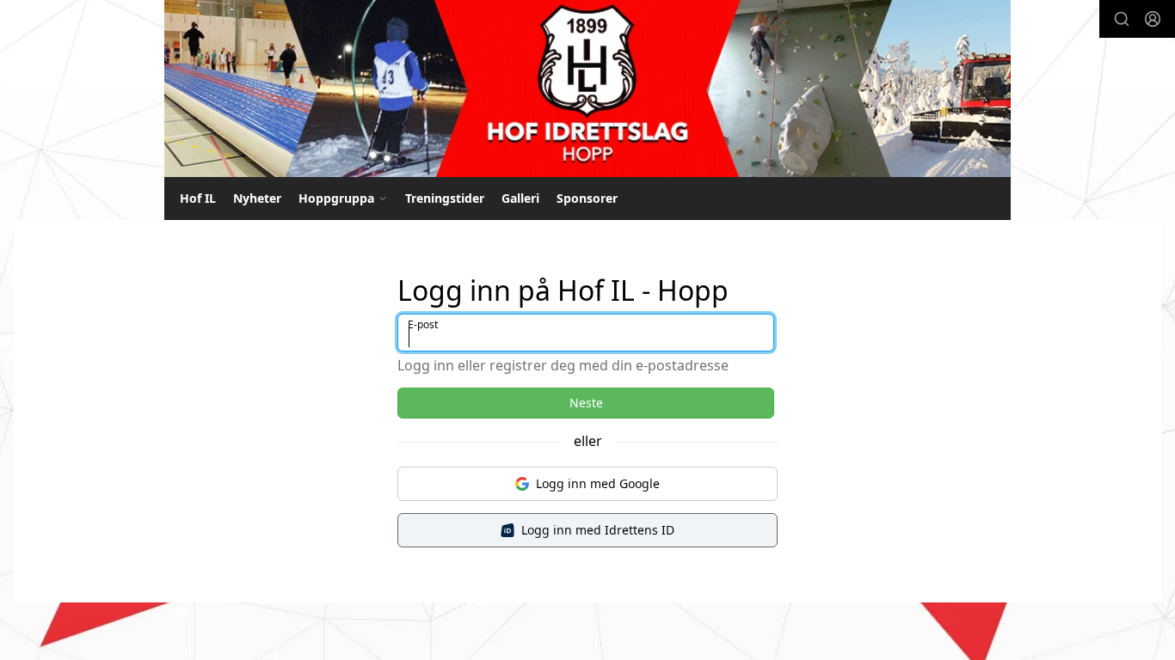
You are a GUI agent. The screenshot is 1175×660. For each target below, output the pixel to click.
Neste (586, 402)
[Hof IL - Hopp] (587, 88)
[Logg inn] (1152, 18)
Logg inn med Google (598, 483)
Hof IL (198, 198)
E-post (423, 324)
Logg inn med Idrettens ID (597, 530)
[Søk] (1121, 18)
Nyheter (257, 198)
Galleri (520, 198)
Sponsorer (587, 198)
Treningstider (444, 198)
